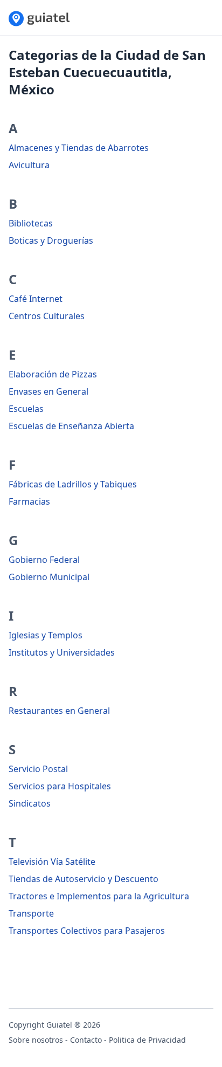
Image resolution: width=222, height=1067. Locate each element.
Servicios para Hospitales (60, 786)
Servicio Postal (38, 769)
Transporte (31, 913)
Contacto (86, 1040)
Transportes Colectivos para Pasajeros (87, 931)
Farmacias (29, 501)
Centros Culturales (47, 316)
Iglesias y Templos (45, 635)
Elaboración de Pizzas (53, 374)
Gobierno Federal (44, 560)
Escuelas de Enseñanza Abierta (71, 426)
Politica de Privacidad (147, 1040)
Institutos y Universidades (62, 652)
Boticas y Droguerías (51, 240)
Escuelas (26, 409)
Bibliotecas (31, 223)
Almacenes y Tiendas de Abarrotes (79, 148)
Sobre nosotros (36, 1040)
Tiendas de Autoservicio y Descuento (83, 879)
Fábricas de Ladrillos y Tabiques (73, 484)
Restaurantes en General (59, 711)
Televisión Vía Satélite (52, 862)
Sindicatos (30, 803)
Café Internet (36, 299)
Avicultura (29, 165)
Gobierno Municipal (49, 577)
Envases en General (48, 391)
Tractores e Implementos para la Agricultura (99, 896)
